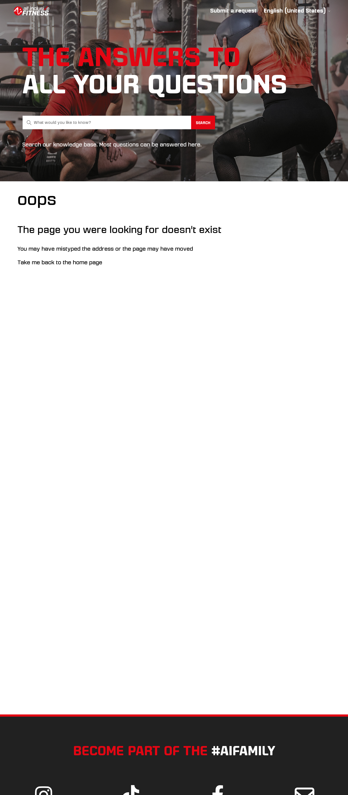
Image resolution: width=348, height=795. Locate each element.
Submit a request (233, 10)
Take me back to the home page (59, 262)
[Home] (31, 11)
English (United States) (296, 11)
